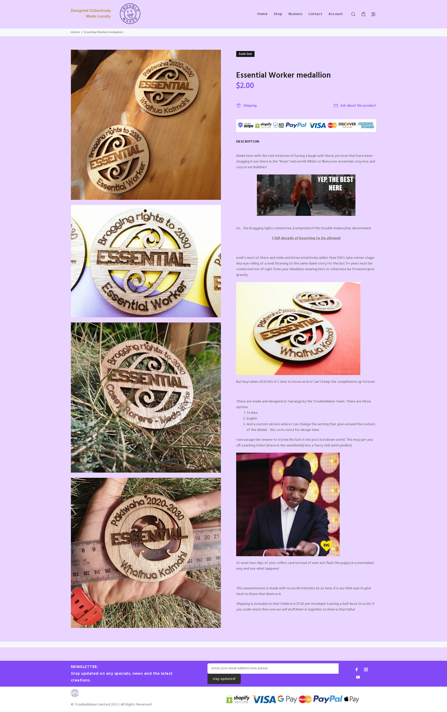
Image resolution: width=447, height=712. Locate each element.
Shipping (250, 106)
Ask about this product (358, 106)
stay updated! (224, 679)
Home (75, 32)
